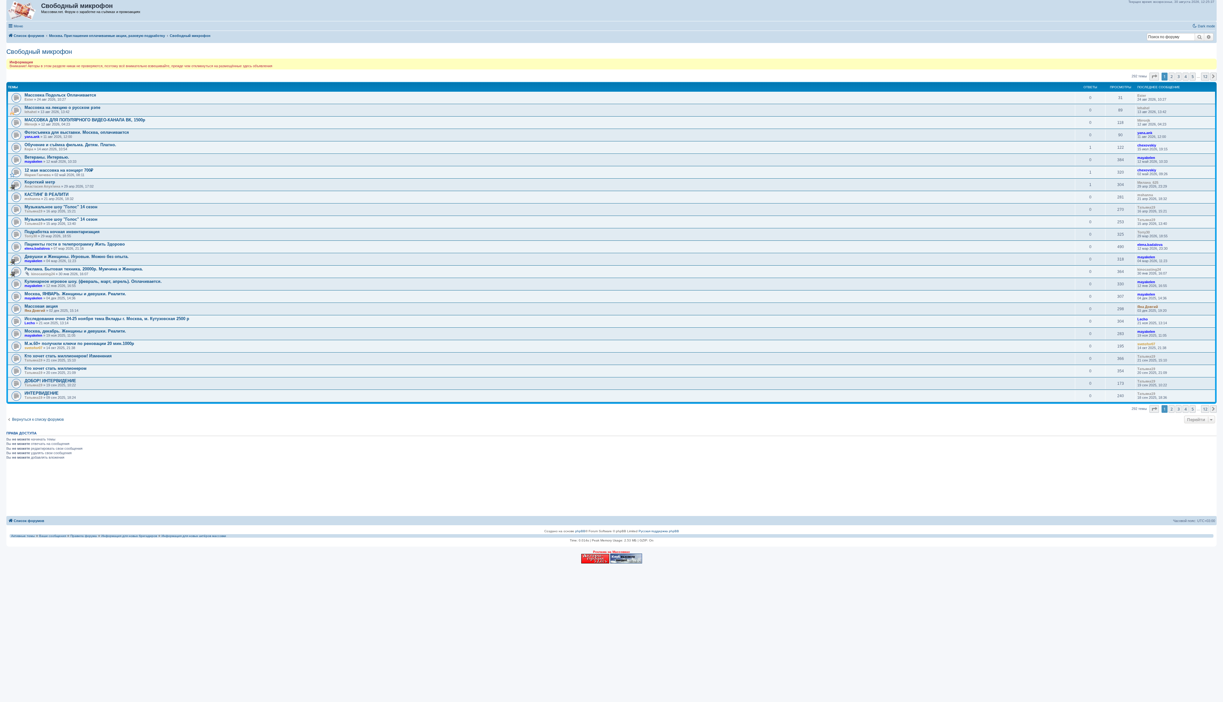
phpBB (580, 531)
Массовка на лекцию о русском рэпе (62, 107)
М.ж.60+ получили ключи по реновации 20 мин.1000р (79, 343)
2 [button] (1171, 76)
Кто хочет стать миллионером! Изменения (68, 356)
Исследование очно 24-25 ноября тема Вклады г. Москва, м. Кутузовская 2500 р (107, 318)
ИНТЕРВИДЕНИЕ (42, 393)
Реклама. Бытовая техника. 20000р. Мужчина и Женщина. (84, 269)
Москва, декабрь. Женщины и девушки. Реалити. (75, 331)
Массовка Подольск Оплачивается (60, 95)
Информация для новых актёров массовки (193, 536)
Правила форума (83, 536)
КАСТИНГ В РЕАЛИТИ (46, 194)
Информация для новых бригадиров (129, 536)
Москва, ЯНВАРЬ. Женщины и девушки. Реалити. (75, 293)
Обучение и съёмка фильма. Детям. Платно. (70, 144)
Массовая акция (41, 306)
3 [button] (1178, 76)
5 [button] (1192, 76)
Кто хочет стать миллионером (56, 368)
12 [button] (1205, 76)
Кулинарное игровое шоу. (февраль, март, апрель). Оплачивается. (93, 281)
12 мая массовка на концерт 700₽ (59, 170)
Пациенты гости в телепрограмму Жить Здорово (75, 244)
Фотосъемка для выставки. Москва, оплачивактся (77, 132)
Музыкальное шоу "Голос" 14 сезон (61, 206)
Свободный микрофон (39, 51)
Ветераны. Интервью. (47, 157)
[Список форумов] (24, 10)
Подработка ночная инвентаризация (62, 231)
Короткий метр (40, 182)
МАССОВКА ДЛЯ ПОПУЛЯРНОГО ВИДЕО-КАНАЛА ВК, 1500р (85, 120)
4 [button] (1185, 76)
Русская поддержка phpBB (659, 531)
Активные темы (23, 536)
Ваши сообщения (52, 536)
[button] (1154, 76)
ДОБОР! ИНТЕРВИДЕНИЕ (50, 380)
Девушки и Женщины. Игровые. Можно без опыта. (77, 256)
